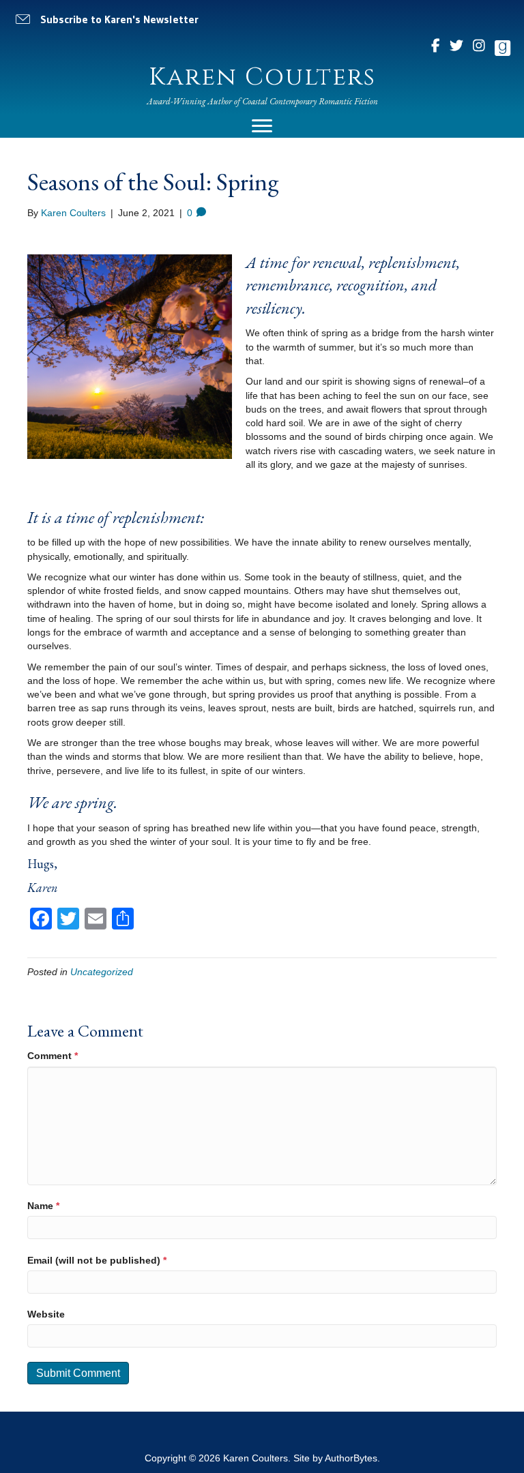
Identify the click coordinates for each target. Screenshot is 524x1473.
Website (46, 1314)
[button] (109, 19)
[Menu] (262, 126)
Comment (52, 1055)
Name (43, 1205)
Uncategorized (101, 971)
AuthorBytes (351, 1458)
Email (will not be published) (96, 1260)
